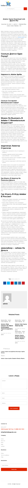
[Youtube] (7, 474)
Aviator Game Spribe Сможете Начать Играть (20, 337)
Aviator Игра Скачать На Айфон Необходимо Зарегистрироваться (7, 327)
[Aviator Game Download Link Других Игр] (4, 283)
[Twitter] (3, 474)
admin (15, 24)
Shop (2, 442)
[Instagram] (9, 474)
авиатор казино (21, 37)
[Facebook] (1, 474)
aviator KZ (17, 278)
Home (2, 438)
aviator (12, 278)
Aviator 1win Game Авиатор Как (21, 324)
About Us (3, 440)
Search (25, 8)
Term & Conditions (5, 455)
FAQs (2, 457)
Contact (2, 446)
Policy (2, 453)
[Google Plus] (5, 474)
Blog (2, 444)
